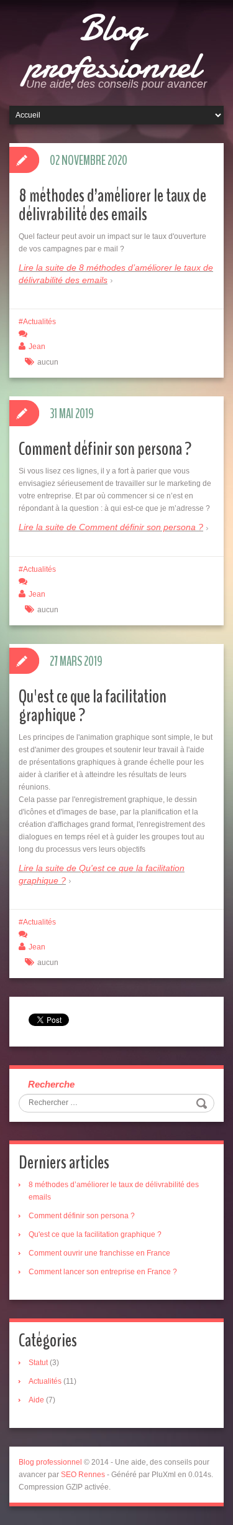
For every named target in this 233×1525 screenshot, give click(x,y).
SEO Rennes (83, 1474)
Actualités (39, 321)
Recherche (51, 1084)
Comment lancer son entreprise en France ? (103, 1271)
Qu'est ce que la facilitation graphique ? (93, 706)
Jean (37, 346)
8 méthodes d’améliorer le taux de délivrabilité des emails (112, 205)
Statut (38, 1362)
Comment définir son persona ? (105, 449)
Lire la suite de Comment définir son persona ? (111, 527)
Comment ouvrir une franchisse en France (99, 1253)
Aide (36, 1400)
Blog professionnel (111, 46)
